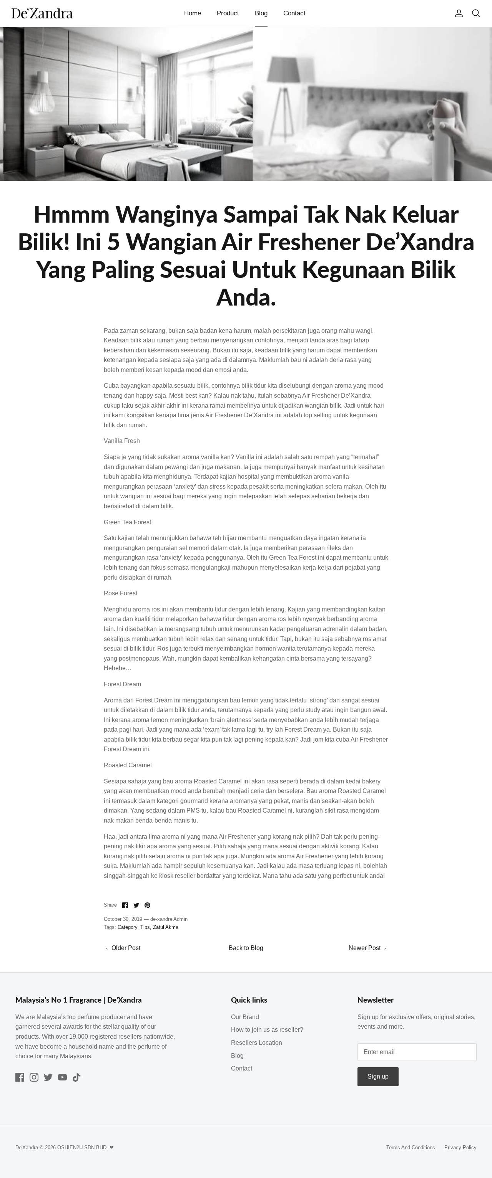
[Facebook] (19, 1077)
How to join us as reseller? (267, 1029)
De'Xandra (26, 1147)
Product (228, 13)
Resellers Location (256, 1042)
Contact (294, 13)
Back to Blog (246, 948)
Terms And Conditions (410, 1147)
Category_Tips (134, 927)
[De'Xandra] (42, 13)
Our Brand (245, 1017)
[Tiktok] (76, 1077)
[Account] (457, 13)
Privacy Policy (460, 1147)
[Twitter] (48, 1077)
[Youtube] (62, 1077)
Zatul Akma (165, 927)
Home (192, 13)
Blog (261, 13)
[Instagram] (34, 1077)
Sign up (378, 1076)
